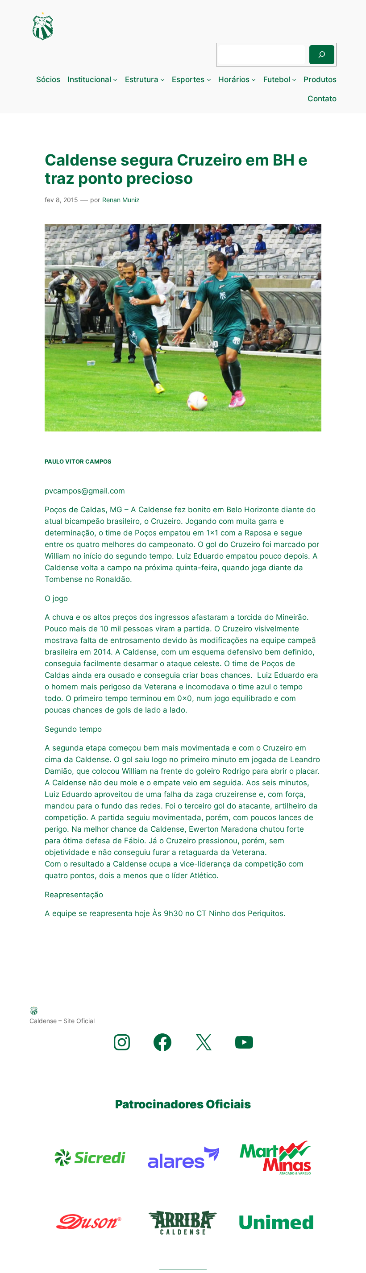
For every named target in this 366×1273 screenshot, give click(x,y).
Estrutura (141, 79)
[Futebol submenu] (294, 79)
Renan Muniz (121, 199)
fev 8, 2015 (61, 199)
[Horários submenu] (253, 79)
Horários (234, 79)
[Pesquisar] (321, 54)
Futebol (276, 79)
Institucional (89, 79)
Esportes (188, 79)
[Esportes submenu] (209, 79)
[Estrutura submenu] (162, 79)
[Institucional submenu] (115, 79)
